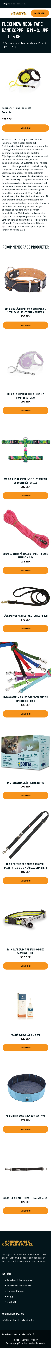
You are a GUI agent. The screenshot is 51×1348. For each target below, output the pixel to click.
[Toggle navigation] (5, 12)
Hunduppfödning (15, 1291)
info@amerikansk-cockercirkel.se (15, 4)
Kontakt (25, 1339)
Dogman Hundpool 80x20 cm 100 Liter (25, 1116)
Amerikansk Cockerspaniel (20, 1280)
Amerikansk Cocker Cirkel (19, 1285)
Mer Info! (25, 128)
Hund (17, 107)
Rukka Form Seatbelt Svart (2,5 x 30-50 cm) (25, 1197)
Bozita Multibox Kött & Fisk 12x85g (25, 782)
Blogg (10, 1296)
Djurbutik (39, 13)
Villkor (34, 1339)
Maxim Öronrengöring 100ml (25, 1034)
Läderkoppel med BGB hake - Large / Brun (26, 615)
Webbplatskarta (37, 1343)
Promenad (26, 107)
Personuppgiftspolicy (16, 1343)
